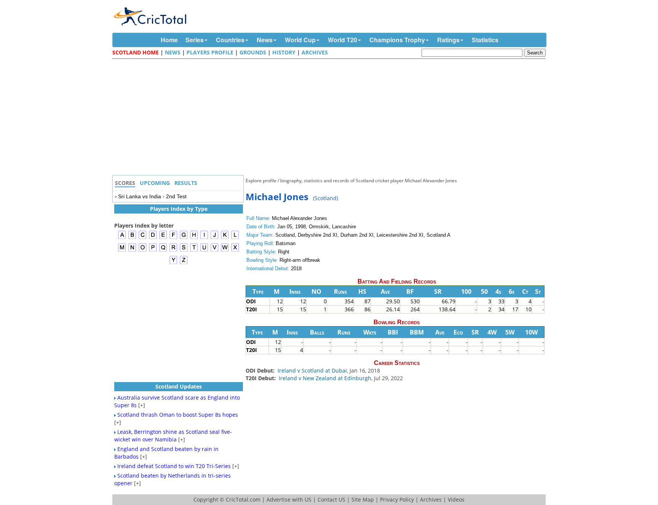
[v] (214, 250)
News (265, 39)
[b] (132, 238)
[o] (142, 250)
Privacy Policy (397, 499)
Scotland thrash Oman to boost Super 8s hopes (177, 414)
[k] (225, 238)
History (283, 52)
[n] (132, 250)
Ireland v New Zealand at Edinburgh (325, 378)
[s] (184, 250)
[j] (214, 238)
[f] (173, 238)
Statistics (485, 39)
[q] (163, 250)
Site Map (362, 499)
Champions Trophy (397, 39)
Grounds (253, 52)
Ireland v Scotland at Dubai (312, 370)
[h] (194, 238)
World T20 (342, 39)
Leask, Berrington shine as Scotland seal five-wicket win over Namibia (173, 435)
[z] (184, 263)
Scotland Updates (178, 386)
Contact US (331, 499)
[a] (122, 238)
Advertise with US (289, 499)
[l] (235, 238)
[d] (153, 238)
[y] (173, 263)
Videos (456, 499)
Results (185, 182)
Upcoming (155, 182)
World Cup (300, 39)
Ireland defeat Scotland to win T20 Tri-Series (174, 466)
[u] (204, 250)
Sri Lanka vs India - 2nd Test (152, 196)
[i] (204, 238)
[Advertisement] (331, 118)
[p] (153, 250)
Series (194, 39)
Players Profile (210, 52)
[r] (173, 250)
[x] (235, 250)
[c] (142, 238)
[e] (163, 238)
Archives (315, 52)
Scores (125, 182)
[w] (225, 250)
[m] (122, 250)
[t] (194, 250)
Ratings (448, 39)
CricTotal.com (243, 499)
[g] (184, 238)
